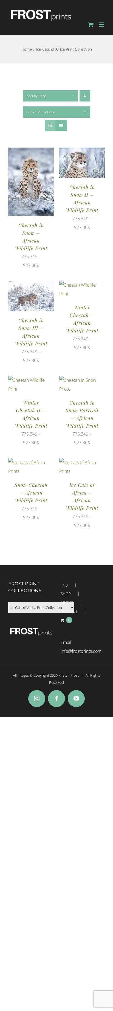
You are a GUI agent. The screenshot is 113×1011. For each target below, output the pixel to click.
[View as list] (61, 125)
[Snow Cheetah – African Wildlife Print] (31, 462)
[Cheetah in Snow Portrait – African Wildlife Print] (82, 380)
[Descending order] (85, 95)
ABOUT (67, 602)
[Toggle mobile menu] (102, 24)
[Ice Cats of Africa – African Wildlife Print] (82, 462)
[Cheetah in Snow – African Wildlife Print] (31, 152)
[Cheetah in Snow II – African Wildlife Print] (82, 152)
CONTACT (69, 611)
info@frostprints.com (81, 651)
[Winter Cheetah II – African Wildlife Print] (31, 380)
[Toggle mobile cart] (91, 24)
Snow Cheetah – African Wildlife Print (31, 493)
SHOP (66, 593)
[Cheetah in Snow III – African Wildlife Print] (31, 285)
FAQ (64, 585)
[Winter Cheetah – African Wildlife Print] (82, 285)
